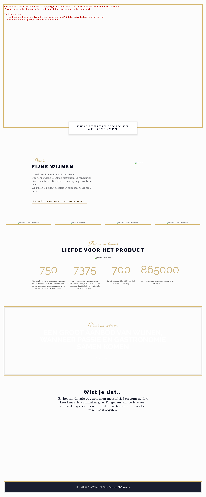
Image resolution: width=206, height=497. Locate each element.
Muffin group (124, 487)
